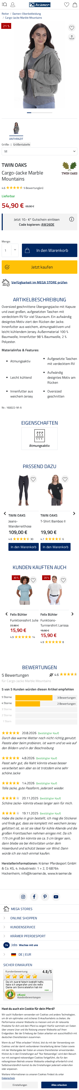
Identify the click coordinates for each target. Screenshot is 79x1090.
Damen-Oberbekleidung (26, 13)
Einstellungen (20, 1085)
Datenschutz (8, 1078)
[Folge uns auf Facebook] (34, 897)
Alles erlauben (59, 1085)
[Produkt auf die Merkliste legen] (72, 28)
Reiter (5, 13)
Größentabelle (22, 144)
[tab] (29, 112)
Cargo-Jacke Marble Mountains (23, 17)
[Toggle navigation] (4, 4)
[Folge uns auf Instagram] (23, 897)
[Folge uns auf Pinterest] (45, 897)
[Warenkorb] (74, 4)
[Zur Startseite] (40, 4)
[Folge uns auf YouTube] (56, 897)
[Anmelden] (12, 4)
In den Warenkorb (23, 546)
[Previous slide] (5, 131)
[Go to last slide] (5, 513)
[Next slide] (74, 131)
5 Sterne (7, 697)
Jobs (21, 944)
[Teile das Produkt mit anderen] (72, 37)
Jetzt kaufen (42, 267)
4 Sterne (7, 703)
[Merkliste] (66, 4)
